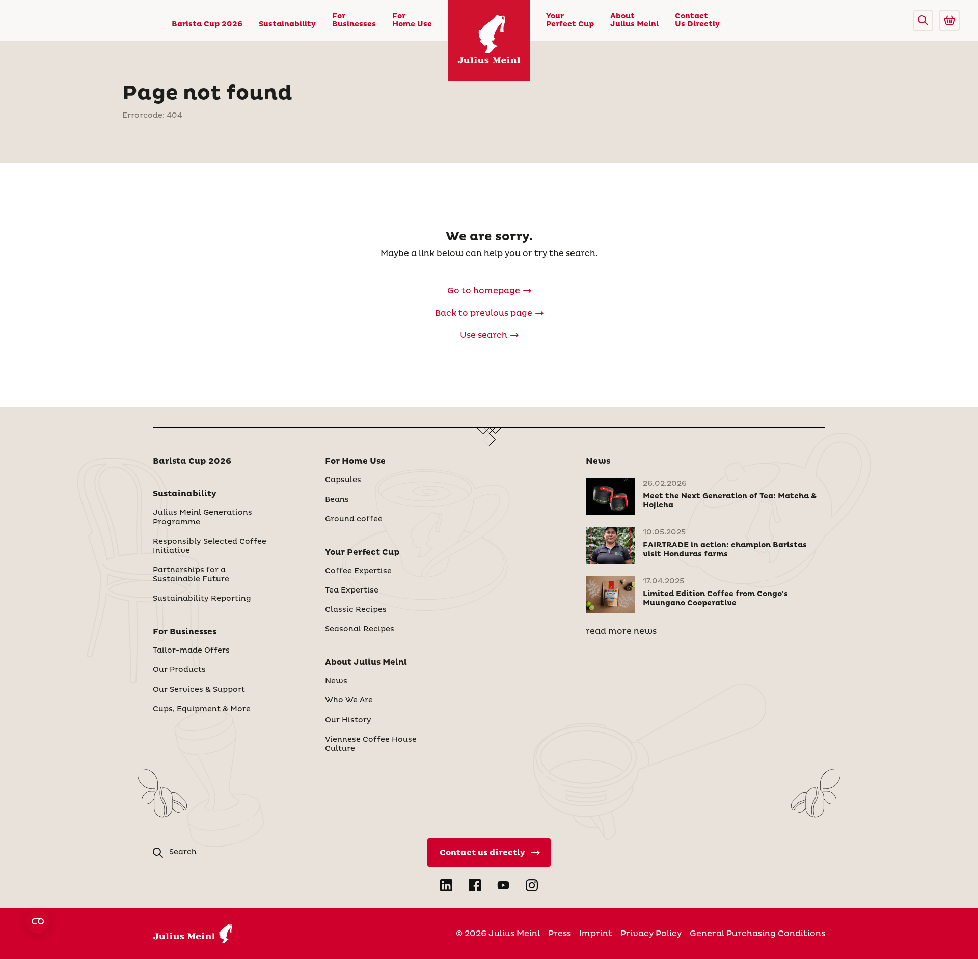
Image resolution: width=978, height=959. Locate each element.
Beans (337, 499)
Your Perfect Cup (570, 20)
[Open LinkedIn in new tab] (446, 885)
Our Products (179, 669)
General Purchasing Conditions (757, 933)
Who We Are (349, 700)
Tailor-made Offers (191, 650)
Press (559, 933)
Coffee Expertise (358, 571)
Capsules (343, 480)
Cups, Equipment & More (202, 709)
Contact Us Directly (697, 20)
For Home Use (412, 20)
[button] (923, 20)
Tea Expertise (351, 590)
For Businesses (354, 20)
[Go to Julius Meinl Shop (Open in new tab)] (949, 20)
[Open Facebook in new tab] (475, 885)
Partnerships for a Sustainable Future (191, 575)
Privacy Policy (651, 933)
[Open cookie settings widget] (37, 921)
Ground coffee (354, 519)
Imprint (595, 933)
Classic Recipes (356, 609)
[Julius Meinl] (489, 40)
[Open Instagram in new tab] (532, 885)
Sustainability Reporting (202, 598)
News (336, 681)
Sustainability (287, 24)
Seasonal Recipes (359, 629)
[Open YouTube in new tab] (503, 885)
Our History (348, 720)
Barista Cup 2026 (207, 24)
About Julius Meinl (634, 20)
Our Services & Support (199, 689)
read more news (621, 631)
